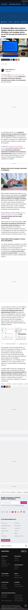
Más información (21, 608)
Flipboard (16, 60)
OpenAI (10, 21)
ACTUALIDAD (4, 4)
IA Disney (19, 492)
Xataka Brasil (4, 596)
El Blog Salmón (17, 584)
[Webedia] (25, 1)
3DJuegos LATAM (18, 595)
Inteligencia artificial (5, 525)
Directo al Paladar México (6, 600)
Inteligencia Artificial (18, 536)
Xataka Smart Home (5, 564)
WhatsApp (3, 536)
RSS (18, 512)
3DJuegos (16, 558)
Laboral (16, 530)
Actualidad (8, 383)
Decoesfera (3, 586)
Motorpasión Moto (18, 577)
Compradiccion (4, 588)
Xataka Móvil (4, 560)
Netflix (15, 533)
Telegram (15, 512)
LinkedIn (24, 512)
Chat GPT (13, 492)
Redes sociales (4, 530)
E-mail (19, 60)
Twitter (14, 60)
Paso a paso (4, 523)
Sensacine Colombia (18, 598)
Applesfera (3, 562)
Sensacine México (18, 596)
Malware (21, 383)
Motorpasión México (18, 600)
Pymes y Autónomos (18, 586)
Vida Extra (16, 560)
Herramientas (17, 525)
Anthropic (5, 21)
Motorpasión (17, 575)
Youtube (12, 512)
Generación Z (23, 21)
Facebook (11, 60)
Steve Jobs (16, 21)
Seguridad (14, 383)
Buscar (26, 545)
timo (2, 533)
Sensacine (16, 567)
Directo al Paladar (5, 575)
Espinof (16, 568)
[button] (10, 69)
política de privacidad (19, 505)
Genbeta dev (17, 528)
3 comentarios (6, 59)
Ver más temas (5, 540)
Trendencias (4, 584)
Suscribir (23, 502)
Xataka (2, 558)
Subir (22, 551)
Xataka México (4, 595)
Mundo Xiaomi (4, 565)
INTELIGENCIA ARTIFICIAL (15, 4)
